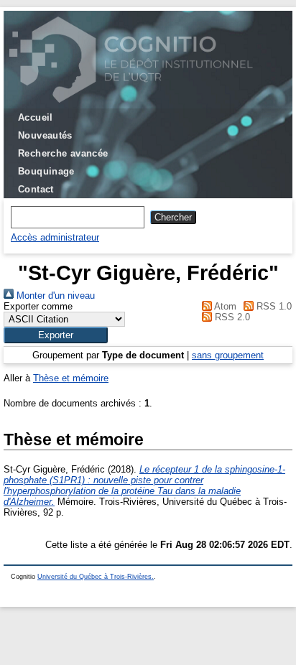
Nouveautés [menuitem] (45, 135)
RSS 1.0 (273, 306)
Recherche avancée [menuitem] (63, 153)
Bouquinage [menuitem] (46, 171)
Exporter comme (38, 306)
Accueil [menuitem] (35, 117)
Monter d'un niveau (54, 295)
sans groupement (228, 355)
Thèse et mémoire (70, 378)
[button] (56, 335)
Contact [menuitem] (36, 189)
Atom (224, 306)
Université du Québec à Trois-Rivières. (95, 576)
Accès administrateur (55, 237)
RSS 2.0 (231, 317)
